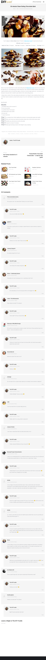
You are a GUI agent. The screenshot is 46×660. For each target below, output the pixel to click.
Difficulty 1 (24, 131)
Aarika (8, 480)
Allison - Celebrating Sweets (13, 273)
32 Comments (42, 131)
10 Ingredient (4, 18)
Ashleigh (9, 376)
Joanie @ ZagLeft (11, 248)
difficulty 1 (35, 133)
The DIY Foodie (17, 621)
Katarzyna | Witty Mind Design (14, 323)
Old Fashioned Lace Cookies (15, 174)
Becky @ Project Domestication (14, 452)
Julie (8, 402)
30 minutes (17, 133)
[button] (12, 59)
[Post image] (4, 169)
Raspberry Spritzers (36, 167)
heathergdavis (10, 595)
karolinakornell (10, 570)
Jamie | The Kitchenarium (13, 298)
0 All (3, 16)
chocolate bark (26, 133)
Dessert (3, 23)
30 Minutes (4, 20)
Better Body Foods (28, 41)
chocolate (21, 133)
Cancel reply (3, 623)
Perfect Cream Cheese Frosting (37, 182)
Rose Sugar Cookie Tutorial (14, 181)
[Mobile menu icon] (43, 2)
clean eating (31, 133)
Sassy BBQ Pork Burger (37, 174)
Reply (43, 204)
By (30, 131)
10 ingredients (13, 133)
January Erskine (10, 427)
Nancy (8, 540)
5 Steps (3, 21)
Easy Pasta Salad (12, 167)
